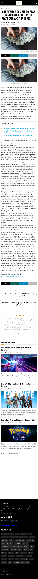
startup (4, 559)
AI (30, 534)
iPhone (26, 549)
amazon (4, 537)
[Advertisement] (19, 474)
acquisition (24, 534)
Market (4, 553)
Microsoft (23, 553)
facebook (5, 546)
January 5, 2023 (21, 22)
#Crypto (4, 534)
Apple (11, 537)
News (30, 553)
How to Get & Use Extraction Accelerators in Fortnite (18, 128)
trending (16, 562)
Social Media (20, 556)
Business (5, 540)
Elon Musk (17, 543)
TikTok (4, 562)
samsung (11, 556)
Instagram (5, 549)
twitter (23, 562)
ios (20, 549)
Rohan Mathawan (9, 22)
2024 (17, 534)
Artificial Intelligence (21, 537)
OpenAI (4, 556)
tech (17, 559)
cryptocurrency (20, 540)
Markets (11, 553)
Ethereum (25, 543)
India (32, 546)
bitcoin (32, 537)
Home (2, 8)
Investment (14, 549)
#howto (11, 534)
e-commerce (30, 540)
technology (24, 559)
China (11, 540)
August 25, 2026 (14, 352)
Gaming (8, 8)
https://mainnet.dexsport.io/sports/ (12, 276)
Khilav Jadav (6, 352)
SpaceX (29, 556)
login (7, 454)
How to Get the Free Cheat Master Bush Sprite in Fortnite (17, 132)
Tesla (31, 559)
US (28, 562)
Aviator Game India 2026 (10, 526)
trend (10, 562)
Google (26, 546)
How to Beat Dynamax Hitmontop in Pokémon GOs (17, 136)
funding (12, 546)
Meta (17, 553)
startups (11, 559)
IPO (31, 549)
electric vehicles (7, 543)
